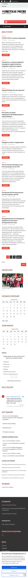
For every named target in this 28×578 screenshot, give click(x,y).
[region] (14, 564)
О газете (4, 545)
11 (21, 307)
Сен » (4, 348)
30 (14, 316)
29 (10, 316)
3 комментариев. (11, 40)
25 (21, 313)
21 (7, 313)
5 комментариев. (11, 92)
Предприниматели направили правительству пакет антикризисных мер (13, 220)
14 (7, 310)
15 (10, 310)
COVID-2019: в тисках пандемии (13, 38)
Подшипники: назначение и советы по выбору (11, 467)
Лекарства (6, 364)
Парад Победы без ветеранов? (13, 90)
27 (3, 316)
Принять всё (14, 567)
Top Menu (5, 3)
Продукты (6, 361)
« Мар (3, 320)
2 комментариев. (11, 118)
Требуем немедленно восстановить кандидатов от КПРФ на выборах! (12, 449)
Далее (19, 257)
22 (10, 313)
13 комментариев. (12, 68)
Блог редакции (6, 550)
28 (7, 316)
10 (17, 307)
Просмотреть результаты (14, 380)
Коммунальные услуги (9, 371)
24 (17, 313)
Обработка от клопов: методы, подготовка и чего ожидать (13, 474)
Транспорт (6, 366)
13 (3, 310)
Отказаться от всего (14, 575)
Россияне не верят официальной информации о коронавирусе (13, 114)
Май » (6, 320)
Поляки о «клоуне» (15, 440)
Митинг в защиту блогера (17, 455)
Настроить (14, 571)
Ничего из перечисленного (11, 374)
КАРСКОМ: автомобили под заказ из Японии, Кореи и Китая (14, 464)
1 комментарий (11, 168)
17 (17, 310)
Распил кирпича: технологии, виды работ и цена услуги (13, 477)
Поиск (3, 262)
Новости (4, 36)
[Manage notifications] (24, 575)
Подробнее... (5, 54)
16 (14, 310)
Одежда (6, 369)
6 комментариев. (11, 144)
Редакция (4, 548)
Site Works (12, 524)
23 (14, 313)
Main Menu (8, 26)
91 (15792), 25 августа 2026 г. (7, 288)
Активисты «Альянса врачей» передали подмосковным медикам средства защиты (13, 64)
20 (3, 313)
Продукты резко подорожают (13, 142)
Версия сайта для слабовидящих (16, 21)
